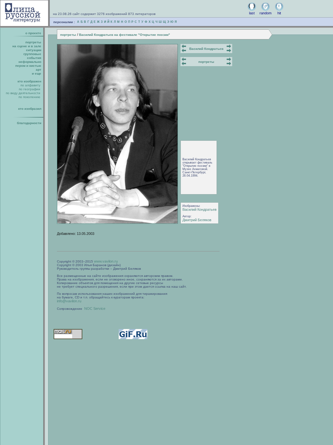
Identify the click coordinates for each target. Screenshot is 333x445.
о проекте (33, 33)
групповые (32, 54)
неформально (30, 62)
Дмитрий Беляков (196, 220)
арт (38, 69)
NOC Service (94, 308)
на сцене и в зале (26, 46)
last (252, 13)
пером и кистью (28, 65)
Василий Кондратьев (206, 48)
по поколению (29, 97)
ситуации (33, 50)
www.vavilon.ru (106, 261)
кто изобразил (29, 108)
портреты (68, 34)
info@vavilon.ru (69, 301)
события (34, 58)
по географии (29, 89)
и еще (36, 73)
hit (279, 13)
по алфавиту (30, 85)
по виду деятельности (23, 93)
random (266, 13)
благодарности (29, 123)
